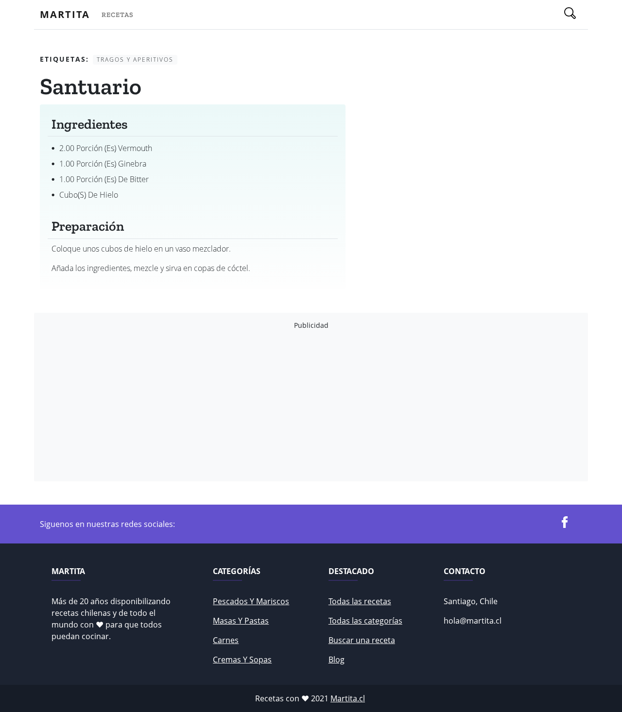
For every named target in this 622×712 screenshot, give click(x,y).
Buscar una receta (361, 640)
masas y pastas (241, 620)
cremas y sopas (242, 659)
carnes (226, 640)
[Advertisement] (311, 406)
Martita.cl (347, 698)
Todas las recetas (359, 601)
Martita (65, 14)
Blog (336, 659)
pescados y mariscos (251, 601)
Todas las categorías (365, 620)
